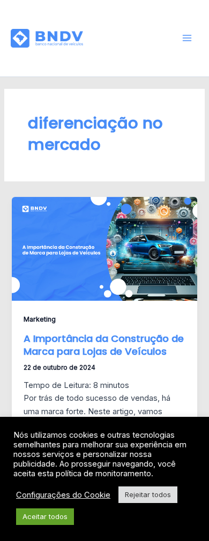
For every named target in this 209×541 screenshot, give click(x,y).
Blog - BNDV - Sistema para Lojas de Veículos (127, 38)
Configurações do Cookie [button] (63, 495)
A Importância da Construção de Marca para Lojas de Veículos (104, 345)
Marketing (40, 319)
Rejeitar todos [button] (148, 494)
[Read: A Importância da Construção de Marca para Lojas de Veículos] (104, 248)
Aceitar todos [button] (45, 516)
